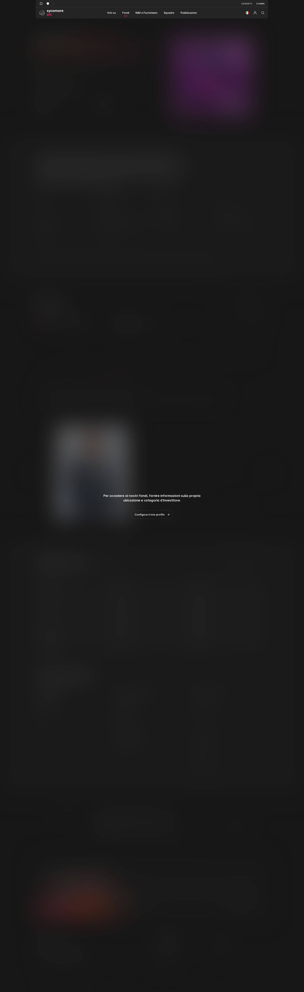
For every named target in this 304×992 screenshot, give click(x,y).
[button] (247, 12)
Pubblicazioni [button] (188, 12)
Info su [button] (111, 12)
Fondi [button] (125, 12)
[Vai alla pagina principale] (51, 12)
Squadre (169, 12)
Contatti (246, 3)
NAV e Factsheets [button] (146, 12)
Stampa (260, 3)
